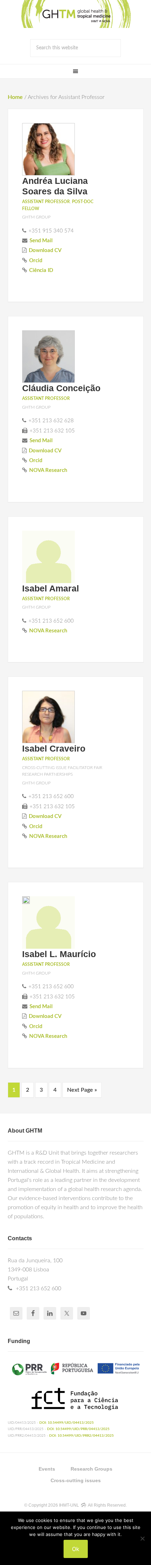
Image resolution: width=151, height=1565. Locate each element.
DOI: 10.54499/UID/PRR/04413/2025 (78, 1429)
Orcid (35, 260)
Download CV (45, 250)
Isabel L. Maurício (59, 954)
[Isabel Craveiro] (48, 718)
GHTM (75, 14)
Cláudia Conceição (61, 388)
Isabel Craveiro (53, 748)
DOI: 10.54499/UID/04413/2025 (66, 1422)
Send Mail (41, 240)
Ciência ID (41, 270)
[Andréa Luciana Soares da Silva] (48, 150)
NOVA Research (48, 470)
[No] (142, 1538)
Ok (75, 1548)
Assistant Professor (46, 202)
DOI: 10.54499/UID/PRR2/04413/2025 (81, 1435)
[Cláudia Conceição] (48, 358)
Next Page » (82, 1090)
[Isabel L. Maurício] (26, 901)
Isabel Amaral (50, 588)
